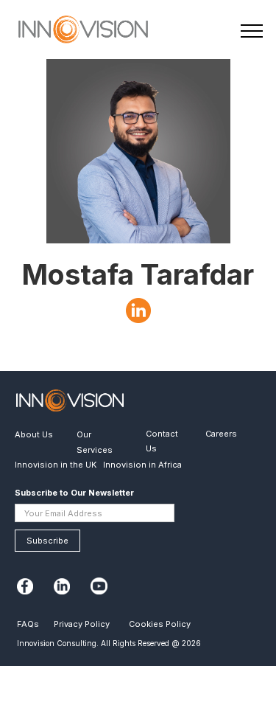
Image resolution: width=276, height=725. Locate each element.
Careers (221, 434)
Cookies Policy (160, 624)
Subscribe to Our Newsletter (74, 493)
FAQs (28, 624)
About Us (34, 434)
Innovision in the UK (55, 464)
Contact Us (162, 441)
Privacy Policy (82, 624)
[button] (248, 32)
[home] (72, 32)
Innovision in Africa (142, 464)
